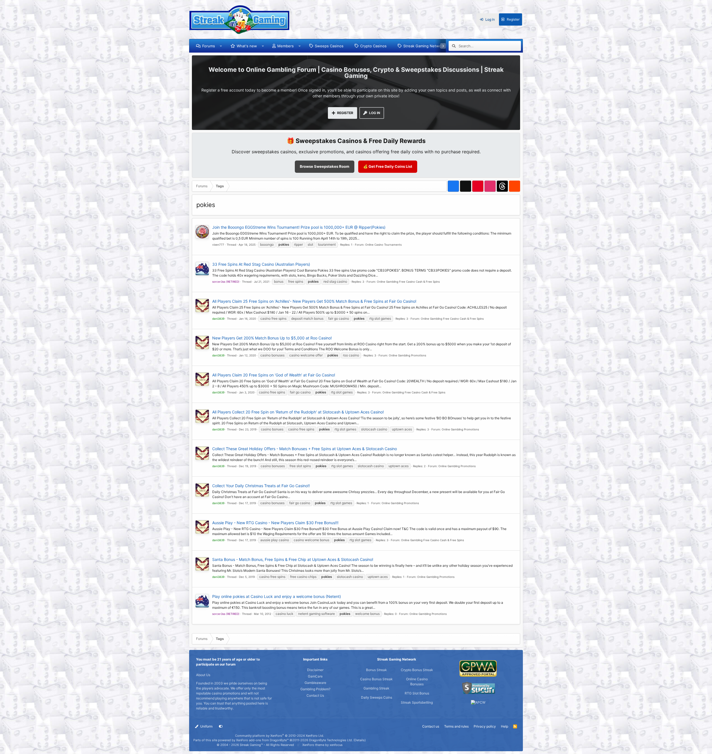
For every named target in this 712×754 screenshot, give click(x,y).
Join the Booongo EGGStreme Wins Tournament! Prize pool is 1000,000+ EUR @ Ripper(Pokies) (298, 227)
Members (285, 46)
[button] (221, 46)
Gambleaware (315, 683)
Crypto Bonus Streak (417, 670)
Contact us (430, 726)
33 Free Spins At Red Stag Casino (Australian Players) (261, 264)
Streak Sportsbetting (417, 702)
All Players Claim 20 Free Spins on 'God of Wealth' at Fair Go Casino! (273, 375)
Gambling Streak (376, 688)
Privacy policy (485, 726)
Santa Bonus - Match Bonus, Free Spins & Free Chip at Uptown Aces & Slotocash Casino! (292, 559)
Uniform (205, 726)
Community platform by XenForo (279, 736)
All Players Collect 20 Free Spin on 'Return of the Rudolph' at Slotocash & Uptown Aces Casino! (298, 412)
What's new (247, 46)
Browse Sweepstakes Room (324, 166)
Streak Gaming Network (424, 46)
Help (504, 726)
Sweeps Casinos (329, 46)
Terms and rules (456, 726)
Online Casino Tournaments (383, 244)
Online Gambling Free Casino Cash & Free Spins (408, 281)
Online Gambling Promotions (407, 355)
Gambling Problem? (315, 689)
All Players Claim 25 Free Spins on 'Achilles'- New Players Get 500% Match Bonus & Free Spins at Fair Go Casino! (314, 301)
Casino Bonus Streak (376, 679)
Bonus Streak (376, 670)
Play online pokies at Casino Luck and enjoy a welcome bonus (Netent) (276, 596)
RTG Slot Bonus (417, 693)
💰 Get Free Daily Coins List (387, 166)
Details (360, 740)
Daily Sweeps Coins (376, 697)
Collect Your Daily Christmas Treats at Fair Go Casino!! (261, 485)
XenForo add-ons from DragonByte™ (262, 740)
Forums (208, 46)
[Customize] (221, 726)
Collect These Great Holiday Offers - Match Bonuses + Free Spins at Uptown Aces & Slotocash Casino (304, 448)
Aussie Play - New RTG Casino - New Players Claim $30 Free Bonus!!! (275, 522)
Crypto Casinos (373, 46)
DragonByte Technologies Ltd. (331, 740)
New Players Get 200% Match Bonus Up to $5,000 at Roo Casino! (272, 338)
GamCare (315, 676)
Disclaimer (315, 670)
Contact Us (315, 695)
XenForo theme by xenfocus (322, 745)
